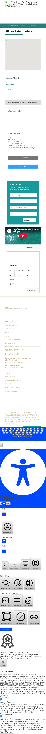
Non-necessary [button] (6, 714)
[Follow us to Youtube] (19, 302)
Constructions (10, 336)
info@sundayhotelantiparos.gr (24, 148)
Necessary (4, 701)
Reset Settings (5, 629)
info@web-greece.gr (16, 362)
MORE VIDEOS (31, 247)
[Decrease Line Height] (4, 551)
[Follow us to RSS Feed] (23, 302)
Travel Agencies (11, 325)
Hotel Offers (10, 343)
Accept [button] (25, 658)
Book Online (23, 158)
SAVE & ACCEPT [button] (7, 732)
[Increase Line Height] (4, 541)
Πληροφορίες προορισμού (13, 25)
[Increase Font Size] (4, 504)
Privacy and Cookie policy (11, 658)
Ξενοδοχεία (24, 25)
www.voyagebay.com (12, 387)
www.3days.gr (10, 384)
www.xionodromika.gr (13, 380)
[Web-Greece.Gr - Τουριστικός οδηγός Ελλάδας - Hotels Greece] (23, 3)
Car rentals (33, 25)
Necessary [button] (4, 697)
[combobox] (23, 434)
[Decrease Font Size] (4, 514)
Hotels (7, 332)
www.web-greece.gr (12, 377)
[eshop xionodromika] (12, 6)
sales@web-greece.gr (17, 367)
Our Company (10, 329)
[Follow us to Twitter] (11, 302)
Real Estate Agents (12, 346)
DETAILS (32, 290)
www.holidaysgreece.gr (14, 391)
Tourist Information (12, 339)
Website (23, 166)
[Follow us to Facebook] (7, 302)
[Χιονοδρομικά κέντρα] (16, 308)
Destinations (10, 322)
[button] (1, 445)
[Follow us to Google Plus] (15, 302)
